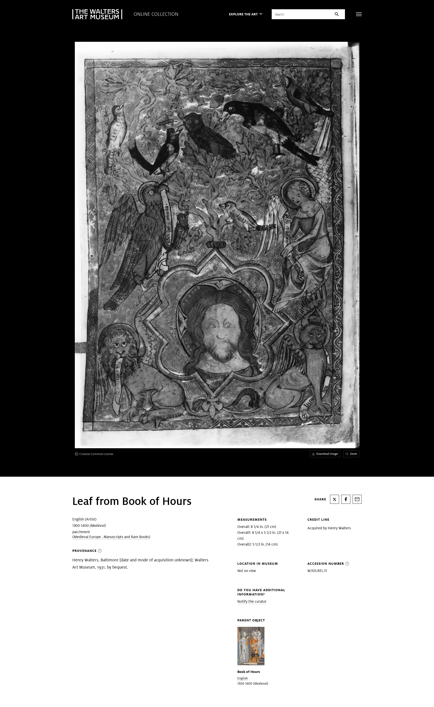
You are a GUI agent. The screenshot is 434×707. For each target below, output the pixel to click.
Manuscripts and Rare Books (126, 536)
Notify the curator (252, 601)
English (78, 519)
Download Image (327, 454)
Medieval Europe (88, 536)
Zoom (353, 454)
